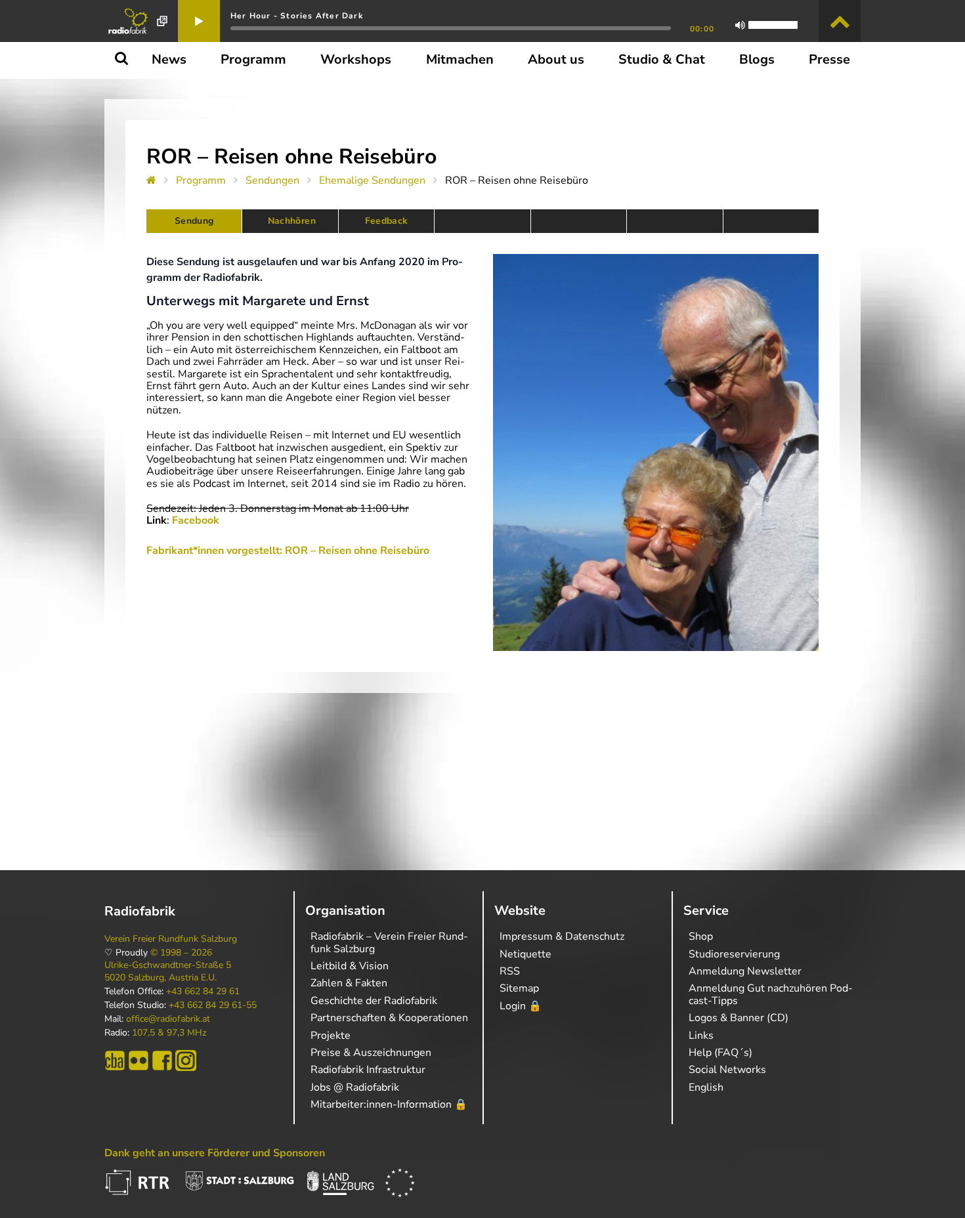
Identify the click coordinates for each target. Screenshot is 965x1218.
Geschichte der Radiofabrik (374, 1001)
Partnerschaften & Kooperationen (389, 1018)
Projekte (331, 1035)
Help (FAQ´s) (720, 1052)
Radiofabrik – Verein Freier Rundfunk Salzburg (389, 942)
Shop (701, 936)
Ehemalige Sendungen (372, 180)
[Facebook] (162, 1060)
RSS (510, 971)
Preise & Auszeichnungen (371, 1052)
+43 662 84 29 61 (203, 992)
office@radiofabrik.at (168, 1019)
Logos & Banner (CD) (738, 1018)
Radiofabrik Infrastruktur (368, 1069)
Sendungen (272, 180)
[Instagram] (185, 1060)
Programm (201, 180)
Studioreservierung (734, 954)
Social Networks (727, 1069)
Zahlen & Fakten (349, 983)
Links (701, 1035)
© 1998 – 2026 (181, 953)
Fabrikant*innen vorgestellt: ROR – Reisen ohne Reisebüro (287, 550)
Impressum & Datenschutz (562, 936)
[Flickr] (138, 1060)
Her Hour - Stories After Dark (296, 15)
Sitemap (519, 988)
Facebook (195, 520)
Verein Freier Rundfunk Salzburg (170, 939)
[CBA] (114, 1060)
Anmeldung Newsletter (745, 971)
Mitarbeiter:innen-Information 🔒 (389, 1104)
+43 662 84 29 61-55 (213, 1005)
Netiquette (525, 954)
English (706, 1087)
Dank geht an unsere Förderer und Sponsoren (214, 1153)
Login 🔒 (521, 1006)
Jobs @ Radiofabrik (355, 1087)
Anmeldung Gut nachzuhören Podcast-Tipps (771, 994)
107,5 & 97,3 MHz (169, 1033)
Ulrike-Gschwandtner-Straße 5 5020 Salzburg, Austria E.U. (167, 971)
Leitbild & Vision (350, 966)
